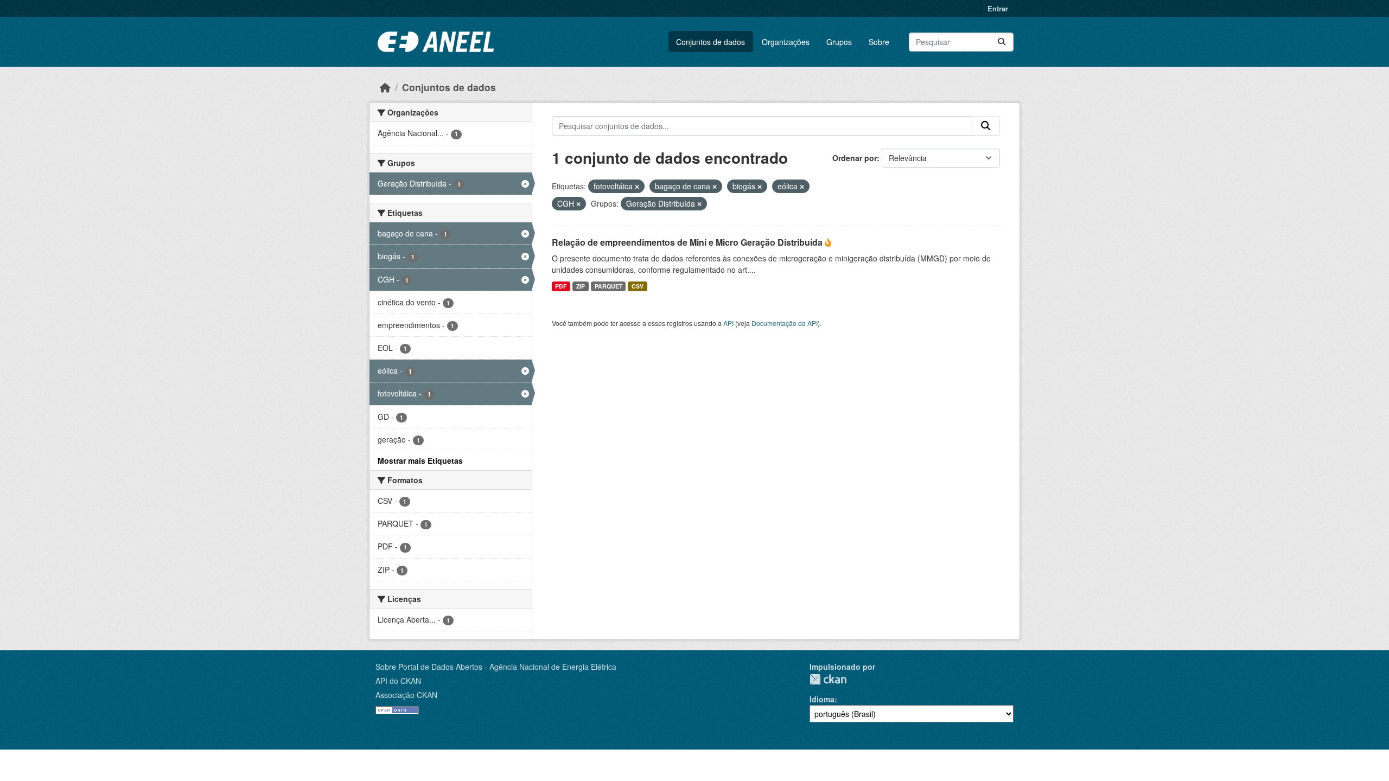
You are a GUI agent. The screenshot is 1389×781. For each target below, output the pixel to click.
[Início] (385, 87)
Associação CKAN (406, 694)
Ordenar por (854, 157)
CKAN (828, 679)
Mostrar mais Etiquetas (420, 460)
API (728, 323)
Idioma (822, 699)
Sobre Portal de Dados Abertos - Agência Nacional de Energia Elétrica (495, 666)
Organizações (786, 41)
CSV (637, 286)
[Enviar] (1001, 42)
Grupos (839, 41)
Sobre (879, 41)
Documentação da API (784, 323)
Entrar (997, 8)
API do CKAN (398, 680)
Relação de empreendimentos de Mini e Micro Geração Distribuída (688, 242)
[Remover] (637, 186)
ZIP (580, 286)
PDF (560, 286)
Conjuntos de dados (710, 41)
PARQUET (608, 286)
